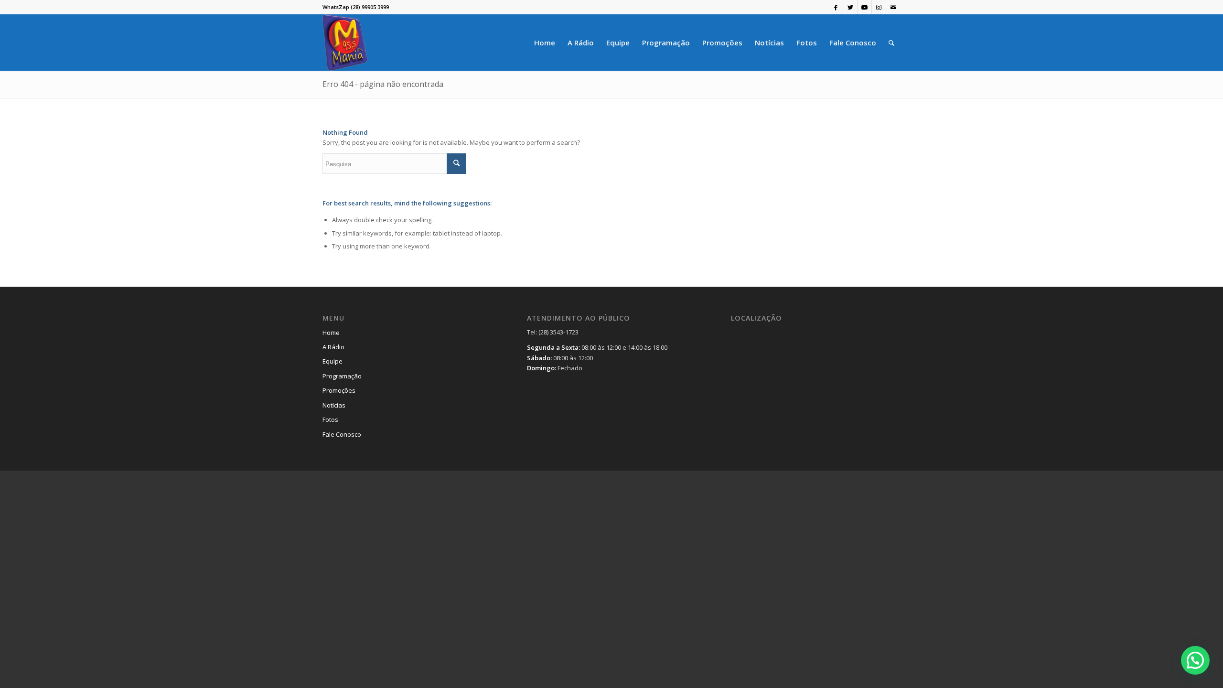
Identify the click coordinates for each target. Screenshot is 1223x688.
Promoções (338, 390)
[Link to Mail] (893, 7)
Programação (342, 376)
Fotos (330, 419)
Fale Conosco (341, 434)
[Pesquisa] (891, 42)
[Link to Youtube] (864, 7)
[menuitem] (544, 42)
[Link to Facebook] (836, 7)
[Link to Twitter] (850, 7)
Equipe (332, 361)
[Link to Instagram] (879, 7)
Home (331, 332)
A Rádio (333, 347)
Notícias (333, 405)
